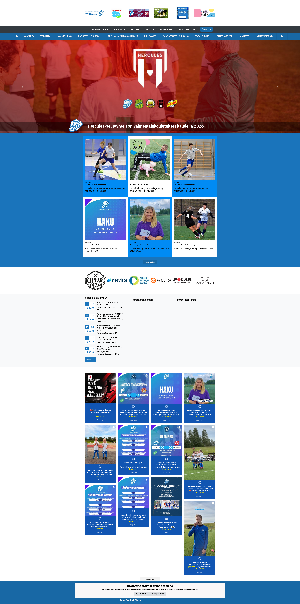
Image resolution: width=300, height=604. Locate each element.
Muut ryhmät (187, 29)
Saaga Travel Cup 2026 (176, 36)
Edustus (119, 29)
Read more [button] (100, 416)
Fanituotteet (224, 36)
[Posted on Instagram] (100, 406)
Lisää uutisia (150, 262)
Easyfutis (166, 29)
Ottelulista (90, 359)
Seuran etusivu (99, 29)
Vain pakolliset (158, 593)
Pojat (135, 29)
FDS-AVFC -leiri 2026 (88, 36)
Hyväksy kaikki (142, 593)
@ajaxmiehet (193, 567)
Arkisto (207, 29)
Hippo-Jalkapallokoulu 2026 (122, 36)
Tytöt (150, 29)
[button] (22, 86)
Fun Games (150, 36)
